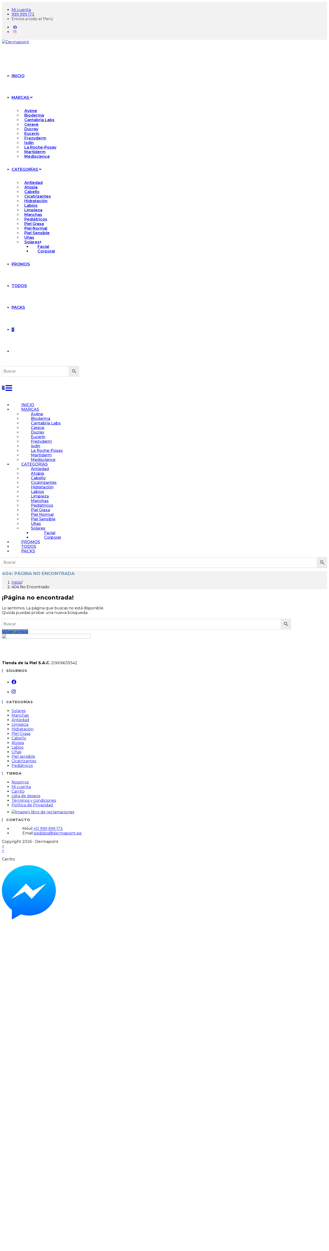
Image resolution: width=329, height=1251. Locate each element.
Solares (19, 710)
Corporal (52, 537)
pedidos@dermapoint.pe (58, 833)
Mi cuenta (21, 786)
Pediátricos (22, 765)
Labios (17, 747)
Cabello (19, 738)
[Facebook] (15, 27)
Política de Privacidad (32, 805)
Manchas (20, 715)
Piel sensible (23, 756)
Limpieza (20, 724)
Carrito (18, 791)
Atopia (18, 742)
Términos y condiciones (34, 800)
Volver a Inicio (15, 631)
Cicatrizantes (24, 761)
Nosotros (20, 782)
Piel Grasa (21, 733)
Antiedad (20, 720)
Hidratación (22, 729)
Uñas (16, 752)
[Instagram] (15, 32)
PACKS (28, 551)
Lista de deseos (26, 796)
